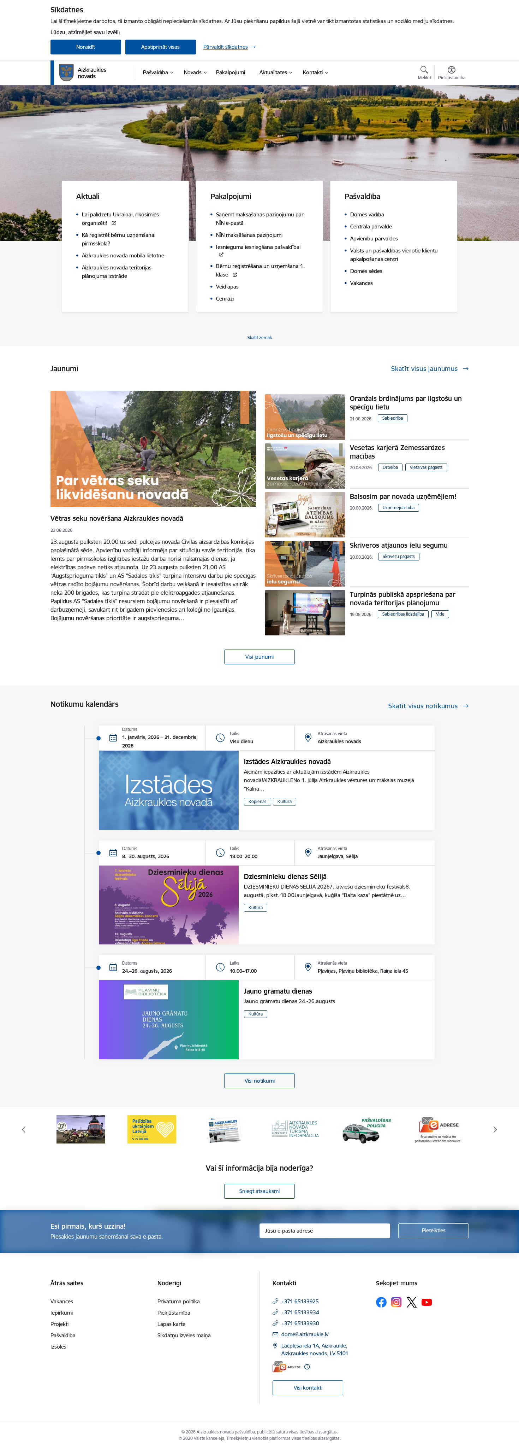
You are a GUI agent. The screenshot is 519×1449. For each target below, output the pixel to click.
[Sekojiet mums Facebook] (381, 1302)
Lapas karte (171, 1324)
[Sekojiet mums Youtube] (427, 1302)
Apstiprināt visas (160, 46)
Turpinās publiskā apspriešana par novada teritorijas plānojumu (402, 598)
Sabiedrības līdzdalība (403, 614)
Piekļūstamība (173, 1312)
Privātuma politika (178, 1301)
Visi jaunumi (259, 656)
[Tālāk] (495, 1129)
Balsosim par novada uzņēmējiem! (403, 496)
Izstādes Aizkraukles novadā (287, 761)
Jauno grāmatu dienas (278, 991)
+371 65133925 (300, 1301)
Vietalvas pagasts (426, 467)
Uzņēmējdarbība (398, 507)
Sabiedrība (392, 418)
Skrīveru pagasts (399, 556)
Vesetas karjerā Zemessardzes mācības (397, 451)
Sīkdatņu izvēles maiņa (184, 1335)
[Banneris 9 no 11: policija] (295, 1128)
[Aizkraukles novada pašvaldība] (82, 72)
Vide (440, 614)
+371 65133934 (300, 1312)
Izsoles (58, 1346)
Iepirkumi (61, 1312)
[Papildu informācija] (307, 1366)
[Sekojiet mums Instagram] (396, 1302)
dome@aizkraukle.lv (304, 1334)
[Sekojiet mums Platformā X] (411, 1302)
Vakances (61, 1301)
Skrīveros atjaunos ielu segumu (399, 545)
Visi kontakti (308, 1387)
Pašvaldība (63, 1335)
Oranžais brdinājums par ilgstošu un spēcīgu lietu (406, 402)
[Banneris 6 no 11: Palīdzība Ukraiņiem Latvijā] (81, 1128)
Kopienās (258, 801)
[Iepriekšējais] (23, 1129)
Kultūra (285, 801)
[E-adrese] (287, 1367)
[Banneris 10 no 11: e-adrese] (367, 1128)
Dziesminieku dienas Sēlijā (285, 876)
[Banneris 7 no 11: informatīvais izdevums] (152, 1128)
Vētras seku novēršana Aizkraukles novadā (116, 518)
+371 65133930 (300, 1323)
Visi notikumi (260, 1080)
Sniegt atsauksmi (259, 1191)
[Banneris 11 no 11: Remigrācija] (438, 1128)
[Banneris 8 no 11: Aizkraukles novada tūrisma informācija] (224, 1128)
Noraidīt (85, 46)
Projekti (59, 1324)
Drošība (390, 467)
